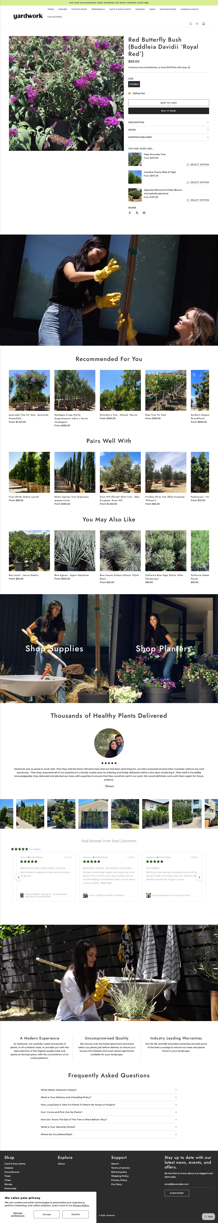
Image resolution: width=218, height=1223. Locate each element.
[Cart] (203, 23)
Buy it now (168, 110)
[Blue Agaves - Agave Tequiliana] (75, 550)
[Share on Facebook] (129, 213)
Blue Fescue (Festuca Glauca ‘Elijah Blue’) (119, 577)
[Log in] (197, 23)
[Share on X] (137, 213)
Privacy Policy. (81, 1205)
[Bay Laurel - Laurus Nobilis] (29, 550)
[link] (46, 895)
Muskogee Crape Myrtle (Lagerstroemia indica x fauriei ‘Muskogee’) (71, 418)
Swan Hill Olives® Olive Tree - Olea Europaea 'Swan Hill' (119, 498)
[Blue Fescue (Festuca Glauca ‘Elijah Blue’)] (120, 550)
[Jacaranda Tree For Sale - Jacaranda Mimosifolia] (29, 390)
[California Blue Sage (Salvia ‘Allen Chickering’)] (165, 550)
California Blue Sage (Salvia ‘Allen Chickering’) (164, 577)
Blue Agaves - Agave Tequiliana (71, 575)
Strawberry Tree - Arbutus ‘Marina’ (119, 415)
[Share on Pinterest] (144, 213)
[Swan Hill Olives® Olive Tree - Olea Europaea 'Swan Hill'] (120, 472)
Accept (47, 1214)
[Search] (190, 23)
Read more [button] (116, 882)
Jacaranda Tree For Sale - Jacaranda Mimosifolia (28, 416)
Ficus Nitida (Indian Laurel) (24, 496)
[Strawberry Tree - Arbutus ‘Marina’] (120, 390)
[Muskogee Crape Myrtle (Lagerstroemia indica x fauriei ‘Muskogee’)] (75, 390)
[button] (203, 395)
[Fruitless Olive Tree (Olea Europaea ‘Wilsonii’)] (165, 472)
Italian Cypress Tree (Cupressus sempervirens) (71, 498)
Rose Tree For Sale (155, 415)
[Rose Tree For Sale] (165, 390)
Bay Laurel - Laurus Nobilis (23, 575)
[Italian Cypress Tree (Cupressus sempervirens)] (75, 472)
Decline (75, 1214)
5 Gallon (134, 84)
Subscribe (177, 1193)
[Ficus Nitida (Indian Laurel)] (29, 472)
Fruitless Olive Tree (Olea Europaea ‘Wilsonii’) (165, 498)
